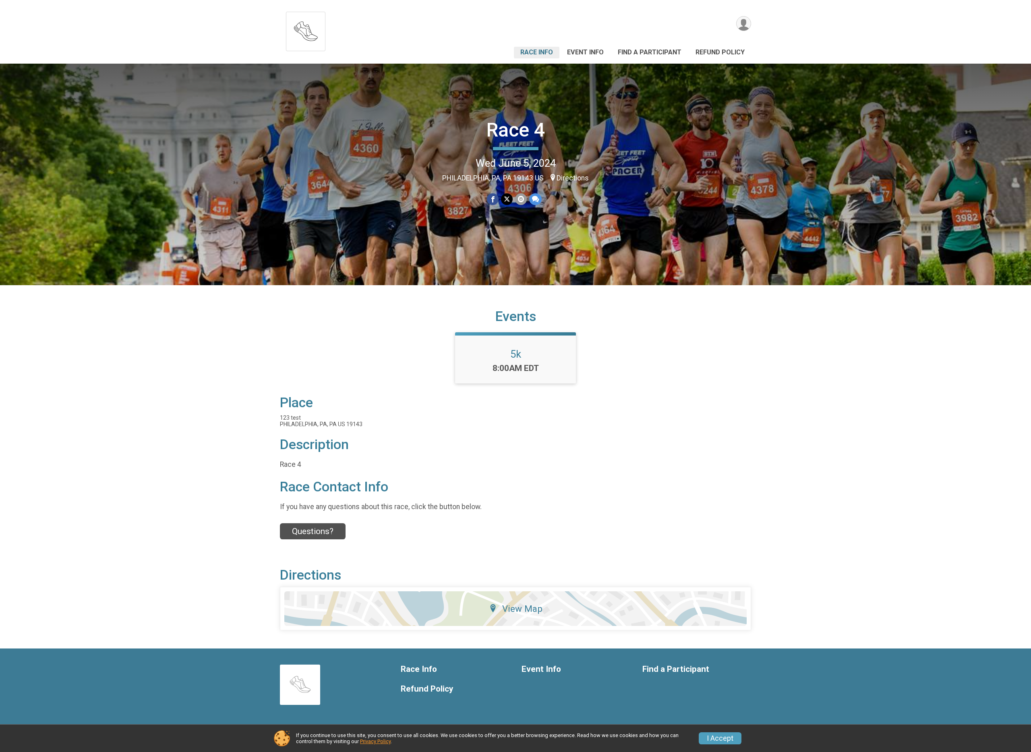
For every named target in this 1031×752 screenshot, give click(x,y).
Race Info (536, 52)
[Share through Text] (535, 199)
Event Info (585, 52)
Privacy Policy (375, 741)
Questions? (312, 531)
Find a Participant (649, 52)
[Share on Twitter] (507, 199)
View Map (522, 608)
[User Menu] (743, 23)
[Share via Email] (521, 199)
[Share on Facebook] (493, 199)
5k (515, 354)
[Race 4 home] (305, 29)
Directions (573, 178)
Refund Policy (720, 52)
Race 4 (516, 129)
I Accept (720, 738)
